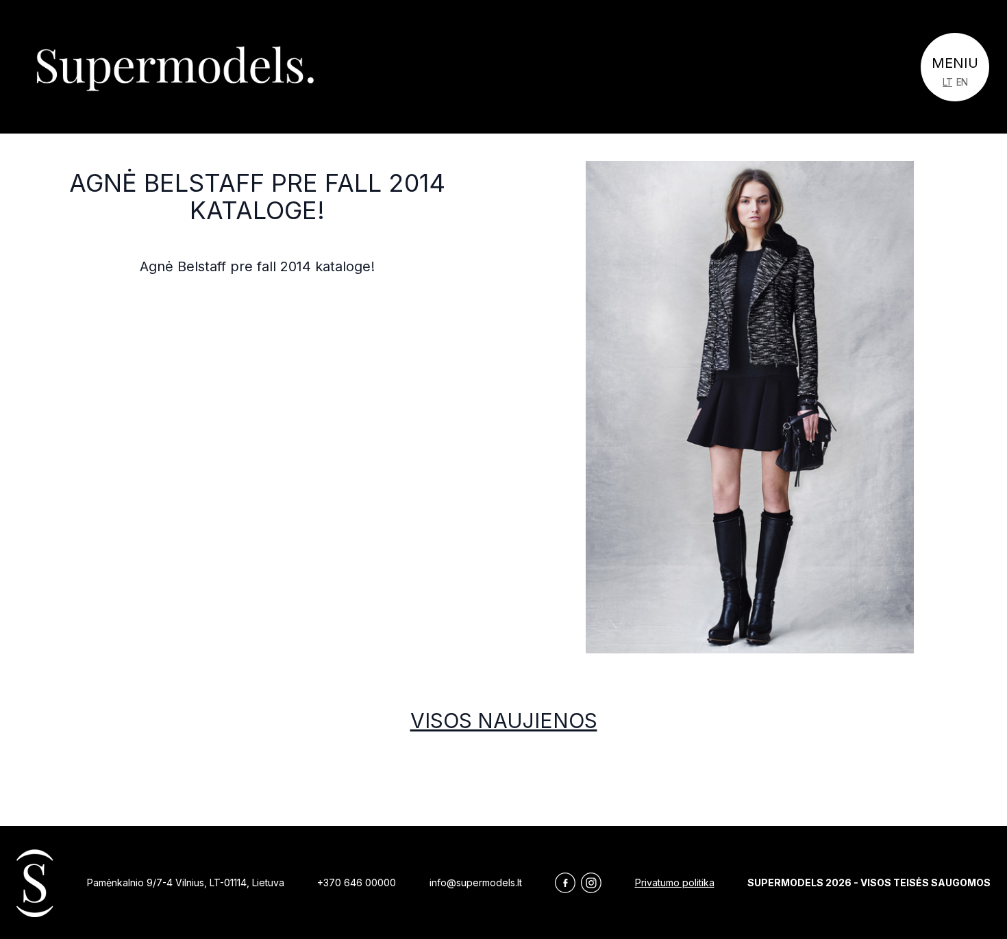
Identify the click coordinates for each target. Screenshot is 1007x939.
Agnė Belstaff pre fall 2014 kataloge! (257, 196)
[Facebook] (565, 883)
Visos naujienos (503, 720)
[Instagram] (591, 883)
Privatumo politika (674, 882)
